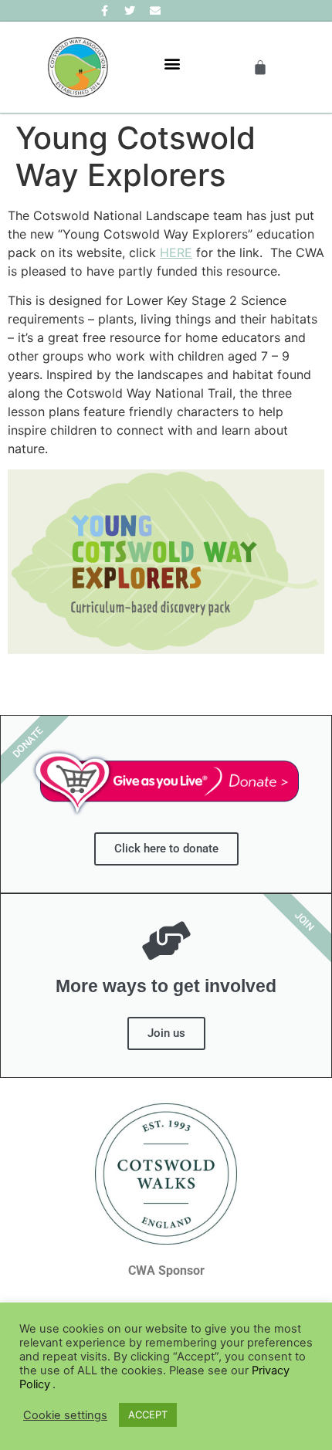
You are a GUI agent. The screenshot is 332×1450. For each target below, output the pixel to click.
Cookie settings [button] (65, 1415)
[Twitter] (130, 11)
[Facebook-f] (104, 11)
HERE (176, 252)
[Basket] (260, 67)
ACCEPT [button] (148, 1414)
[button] (172, 63)
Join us (166, 1033)
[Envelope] (155, 11)
